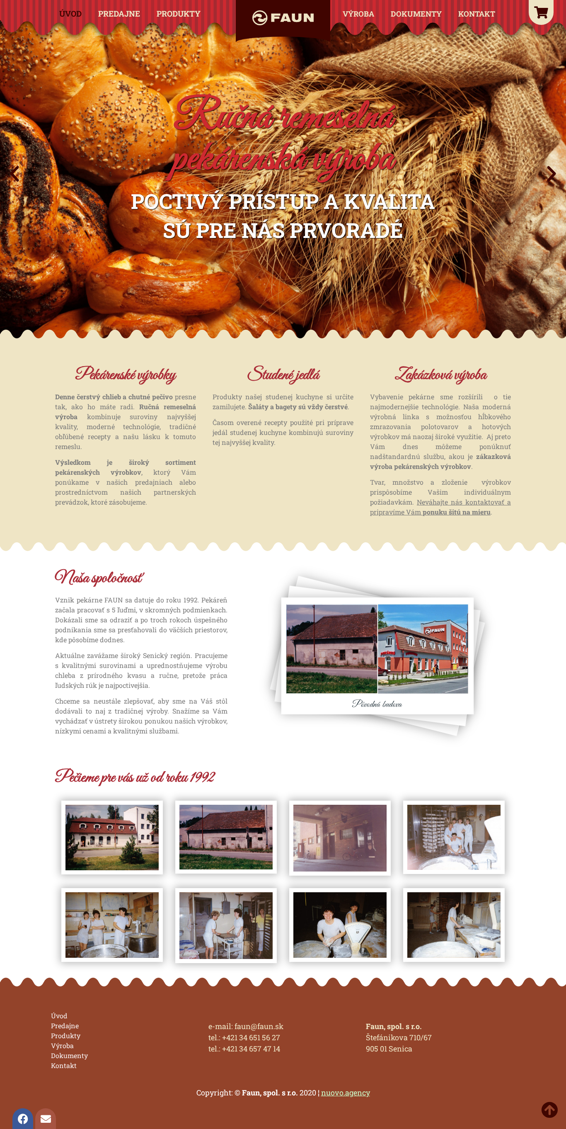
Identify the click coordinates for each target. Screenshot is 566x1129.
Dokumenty (416, 14)
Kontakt (476, 14)
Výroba (358, 14)
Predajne (119, 13)
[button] (14, 174)
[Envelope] (45, 1118)
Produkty (179, 13)
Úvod (70, 13)
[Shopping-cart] (541, 12)
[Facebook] (22, 1118)
